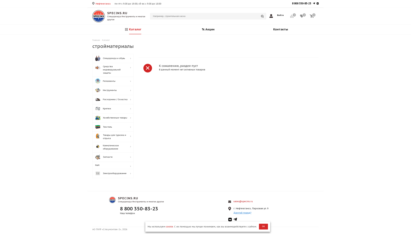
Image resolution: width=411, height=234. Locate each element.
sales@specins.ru (243, 201)
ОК (263, 226)
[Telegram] (314, 3)
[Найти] (262, 16)
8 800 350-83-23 (301, 3)
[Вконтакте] (318, 3)
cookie (169, 226)
